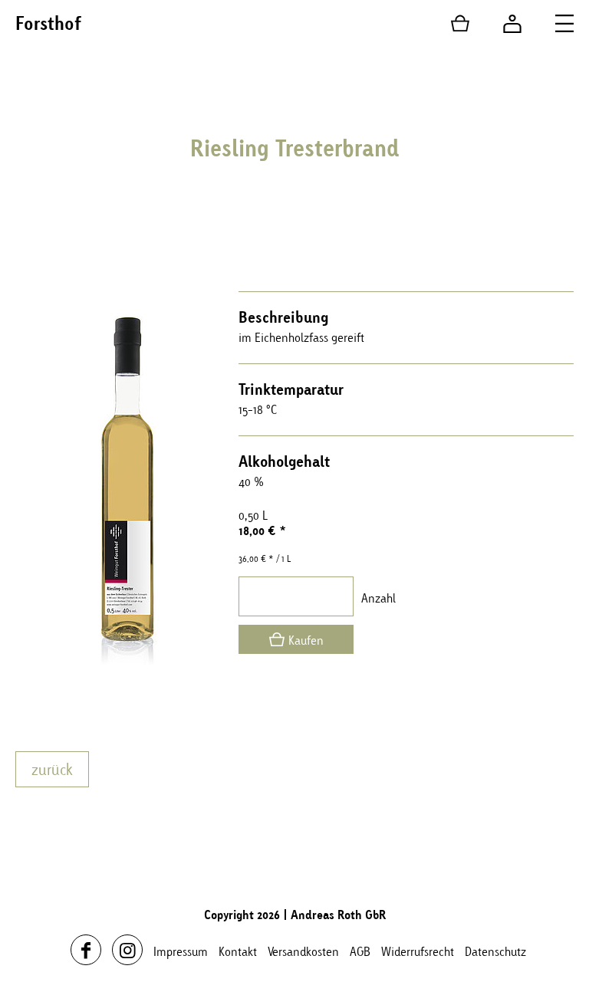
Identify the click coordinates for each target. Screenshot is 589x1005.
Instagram (127, 949)
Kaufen (306, 640)
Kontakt (238, 951)
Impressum (180, 951)
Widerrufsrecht (417, 951)
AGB (360, 951)
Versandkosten (303, 951)
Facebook (86, 949)
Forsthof (48, 22)
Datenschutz (495, 951)
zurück (52, 769)
